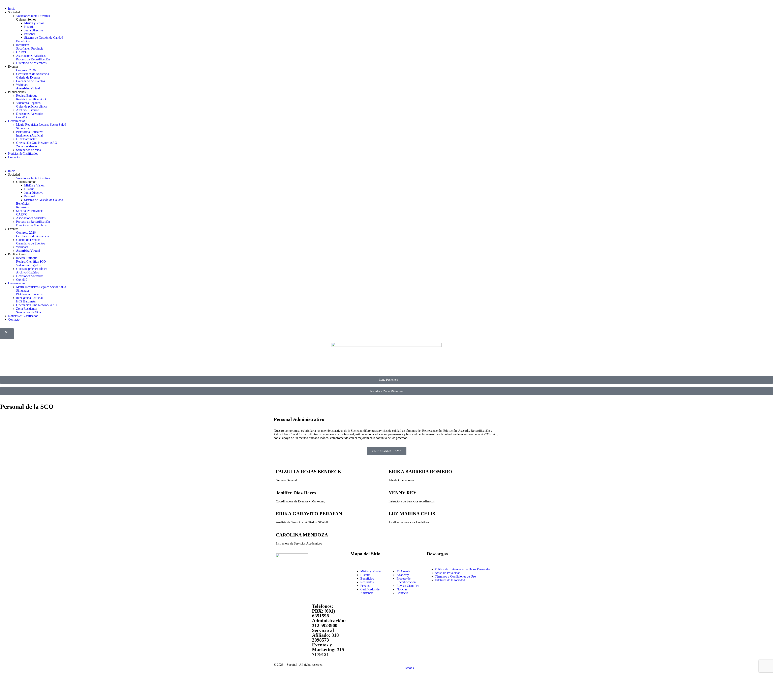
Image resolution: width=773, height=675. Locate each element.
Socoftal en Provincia (29, 48)
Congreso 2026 (26, 70)
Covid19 (21, 117)
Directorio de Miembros (31, 63)
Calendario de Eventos (30, 81)
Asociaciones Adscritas (30, 55)
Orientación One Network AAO (36, 142)
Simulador (22, 128)
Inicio (11, 8)
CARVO (22, 52)
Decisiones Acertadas (29, 113)
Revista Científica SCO (31, 99)
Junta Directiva (33, 30)
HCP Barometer (26, 139)
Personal (29, 34)
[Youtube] (281, 620)
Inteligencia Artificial (29, 135)
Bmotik (409, 668)
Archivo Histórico (27, 110)
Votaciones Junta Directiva (33, 16)
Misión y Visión (34, 23)
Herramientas (16, 121)
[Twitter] (292, 609)
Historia (29, 26)
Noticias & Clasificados (23, 153)
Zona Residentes (26, 146)
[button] (386, 164)
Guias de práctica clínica (31, 106)
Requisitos (22, 45)
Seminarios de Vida (28, 150)
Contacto (14, 157)
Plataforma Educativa (29, 132)
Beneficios (23, 41)
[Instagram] (303, 609)
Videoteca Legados (28, 103)
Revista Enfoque (26, 95)
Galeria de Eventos (28, 77)
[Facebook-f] (281, 609)
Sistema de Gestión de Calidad (43, 37)
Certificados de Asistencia (32, 74)
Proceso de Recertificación (33, 59)
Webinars (22, 84)
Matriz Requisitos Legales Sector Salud (41, 124)
